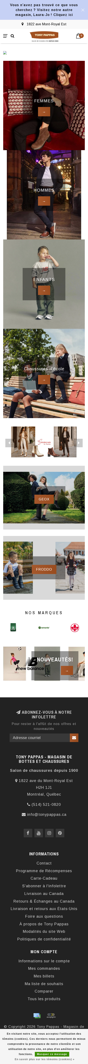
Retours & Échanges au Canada (44, 901)
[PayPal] (51, 1016)
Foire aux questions (44, 916)
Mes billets (44, 976)
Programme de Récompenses (44, 871)
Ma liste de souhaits (44, 984)
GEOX (44, 499)
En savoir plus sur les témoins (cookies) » (45, 1059)
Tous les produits (44, 999)
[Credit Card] (37, 1016)
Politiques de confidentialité (44, 939)
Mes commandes (44, 968)
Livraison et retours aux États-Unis (44, 909)
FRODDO (44, 569)
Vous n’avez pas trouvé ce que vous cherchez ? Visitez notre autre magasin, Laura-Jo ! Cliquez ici (44, 10)
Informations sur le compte (44, 961)
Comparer (44, 991)
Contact (44, 863)
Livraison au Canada (44, 894)
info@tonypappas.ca (46, 814)
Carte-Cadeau (44, 878)
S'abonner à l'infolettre (44, 886)
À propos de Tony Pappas (44, 924)
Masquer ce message (52, 1054)
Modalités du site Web (44, 931)
